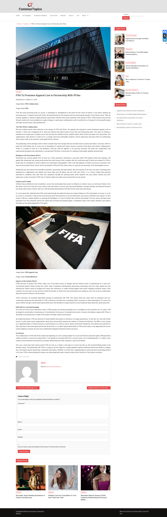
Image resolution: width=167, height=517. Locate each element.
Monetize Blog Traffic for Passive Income (137, 94)
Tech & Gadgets (130, 62)
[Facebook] (165, 32)
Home (18, 15)
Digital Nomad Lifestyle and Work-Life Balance (137, 40)
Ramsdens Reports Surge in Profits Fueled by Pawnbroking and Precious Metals (94, 498)
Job (78, 15)
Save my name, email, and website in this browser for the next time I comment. (42, 447)
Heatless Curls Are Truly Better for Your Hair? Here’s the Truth (62, 497)
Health (71, 15)
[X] (165, 36)
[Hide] (166, 43)
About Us (122, 511)
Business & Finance (40, 15)
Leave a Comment (23, 356)
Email (20, 429)
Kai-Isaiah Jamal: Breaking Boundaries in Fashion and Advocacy (30, 497)
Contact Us (129, 511)
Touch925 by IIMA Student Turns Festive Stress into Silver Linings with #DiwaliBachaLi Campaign (29, 388)
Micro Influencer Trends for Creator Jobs (138, 81)
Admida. (18, 513)
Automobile (27, 15)
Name (20, 422)
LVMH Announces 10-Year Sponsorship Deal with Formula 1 (99, 388)
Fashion (63, 15)
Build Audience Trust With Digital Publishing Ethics (137, 53)
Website (20, 437)
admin (43, 363)
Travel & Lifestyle (131, 35)
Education (53, 15)
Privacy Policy (138, 511)
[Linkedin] (165, 40)
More (84, 15)
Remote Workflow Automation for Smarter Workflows (137, 67)
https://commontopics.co (53, 366)
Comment (21, 403)
